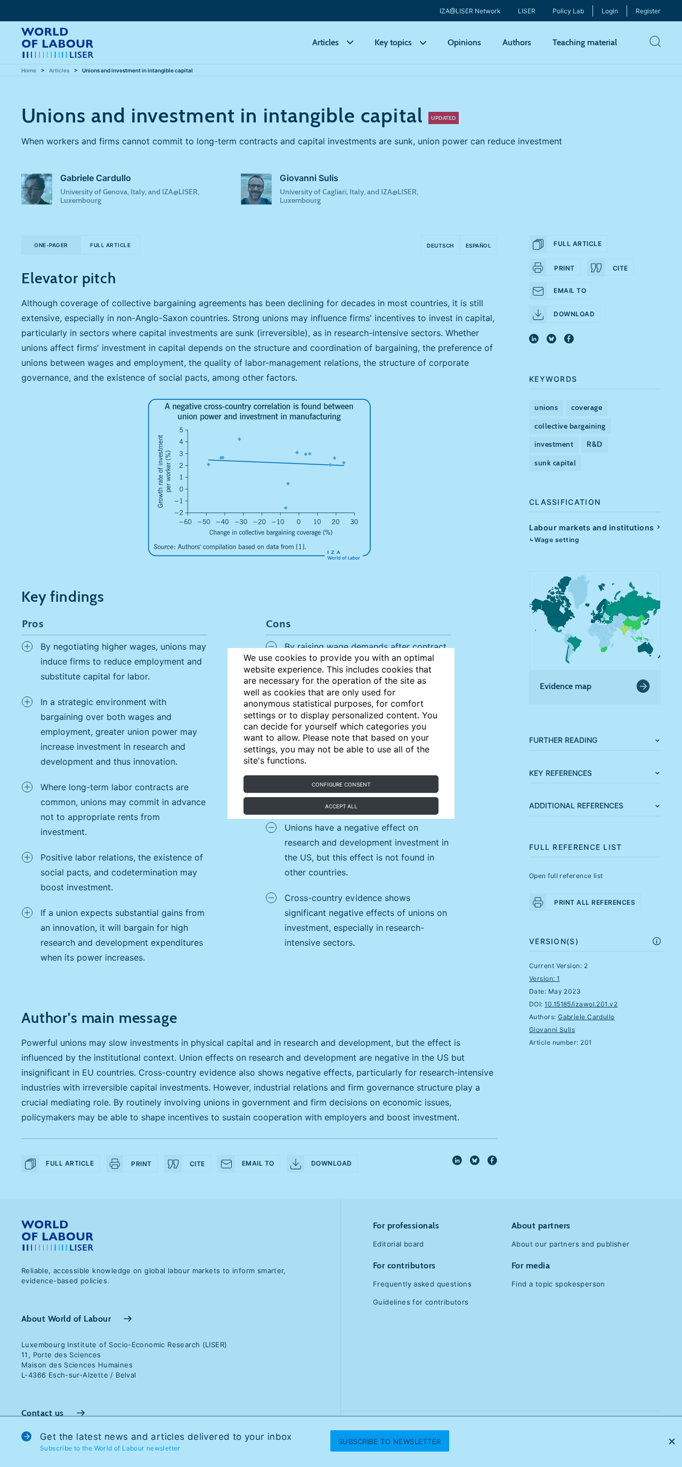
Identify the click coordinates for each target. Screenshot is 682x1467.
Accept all (341, 806)
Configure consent (341, 784)
